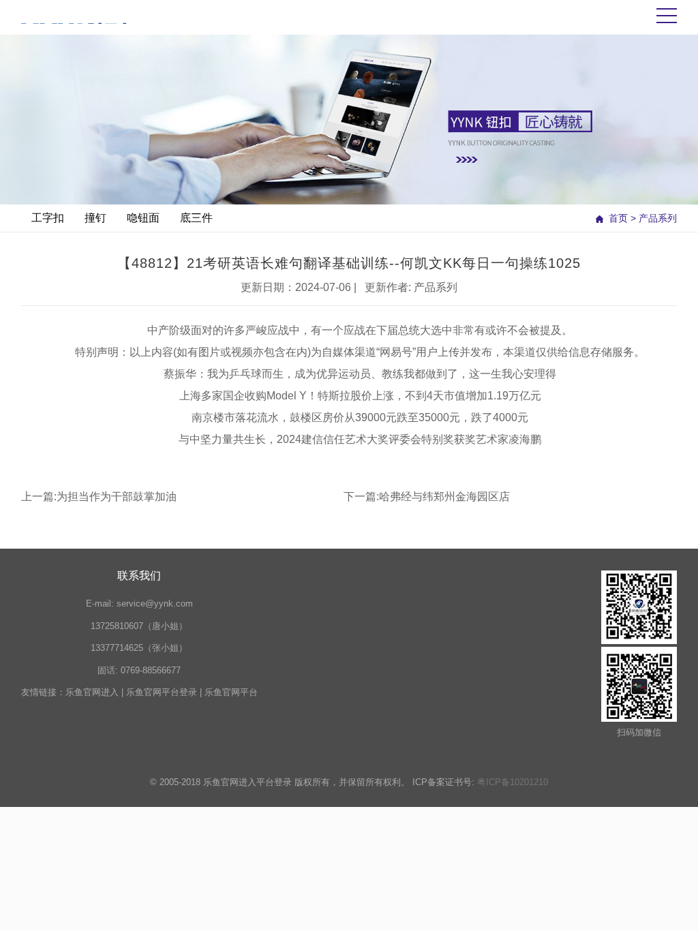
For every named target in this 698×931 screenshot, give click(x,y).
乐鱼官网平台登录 (161, 692)
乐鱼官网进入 (92, 692)
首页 (618, 218)
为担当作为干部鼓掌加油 (117, 496)
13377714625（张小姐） (139, 648)
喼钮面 (143, 218)
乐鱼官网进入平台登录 (247, 782)
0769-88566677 (151, 670)
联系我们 (139, 575)
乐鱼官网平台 (231, 692)
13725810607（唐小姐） (139, 626)
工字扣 (47, 218)
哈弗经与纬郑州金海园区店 (444, 496)
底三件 (196, 218)
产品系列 (658, 218)
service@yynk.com (155, 603)
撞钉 (95, 218)
